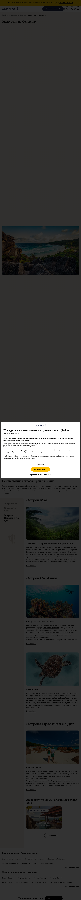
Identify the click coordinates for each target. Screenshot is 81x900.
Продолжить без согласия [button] (40, 475)
